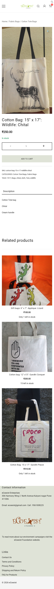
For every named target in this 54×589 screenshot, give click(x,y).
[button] (52, 2)
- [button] (10, 146)
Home (4, 21)
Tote (28, 178)
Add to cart (27, 159)
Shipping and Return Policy (14, 570)
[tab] (27, 191)
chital (18, 178)
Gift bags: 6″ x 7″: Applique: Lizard (27, 308)
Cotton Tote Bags (29, 21)
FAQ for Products (9, 575)
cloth (23, 178)
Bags (14, 178)
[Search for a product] (38, 6)
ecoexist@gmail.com (17, 505)
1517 (9, 178)
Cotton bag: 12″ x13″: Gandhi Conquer (27, 374)
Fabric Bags (14, 21)
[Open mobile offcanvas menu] (3, 6)
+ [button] (44, 146)
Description (8, 191)
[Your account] (44, 6)
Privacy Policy (8, 566)
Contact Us (7, 557)
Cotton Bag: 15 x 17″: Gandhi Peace (27, 465)
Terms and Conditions (11, 562)
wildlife (33, 178)
